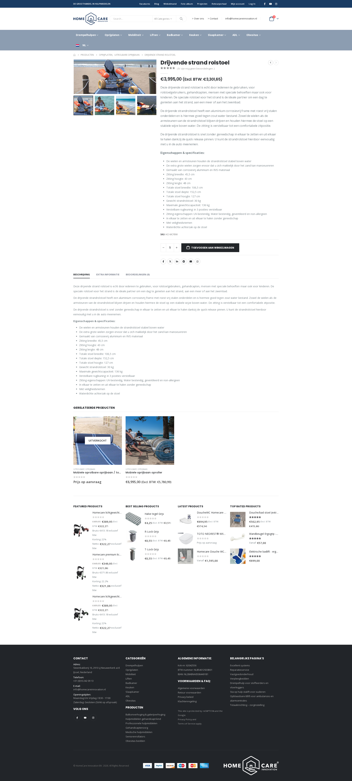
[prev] (270, 62)
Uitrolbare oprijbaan (84, 469)
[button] (74, 77)
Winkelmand (170, 3)
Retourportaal (219, 3)
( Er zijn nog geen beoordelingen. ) (195, 68)
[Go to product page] (150, 440)
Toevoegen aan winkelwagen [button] (168, 422)
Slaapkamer (215, 35)
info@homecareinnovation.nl (241, 18)
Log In (252, 3)
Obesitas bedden (135, 741)
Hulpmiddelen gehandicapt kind (143, 719)
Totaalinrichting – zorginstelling (247, 705)
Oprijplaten (112, 35)
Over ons (199, 18)
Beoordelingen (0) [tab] (138, 274)
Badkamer (173, 35)
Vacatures (144, 3)
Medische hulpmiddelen (139, 732)
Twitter (170, 261)
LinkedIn (177, 261)
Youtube (85, 717)
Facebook (163, 261)
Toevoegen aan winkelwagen (212, 248)
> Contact (213, 18)
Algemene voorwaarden (191, 688)
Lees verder (116, 422)
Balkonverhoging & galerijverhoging (145, 714)
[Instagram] (276, 3)
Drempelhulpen (86, 35)
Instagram (93, 717)
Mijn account (237, 3)
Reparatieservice (239, 669)
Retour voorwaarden (189, 692)
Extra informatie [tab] (107, 274)
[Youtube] (270, 3)
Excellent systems (240, 665)
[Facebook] (264, 3)
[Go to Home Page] (74, 55)
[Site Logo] (90, 19)
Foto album (187, 3)
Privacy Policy (185, 719)
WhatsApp (197, 261)
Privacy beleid (185, 697)
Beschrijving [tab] (81, 274)
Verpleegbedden (239, 678)
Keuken (194, 35)
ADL (235, 35)
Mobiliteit (134, 35)
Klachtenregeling (187, 701)
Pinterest (184, 261)
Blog (156, 3)
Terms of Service (186, 723)
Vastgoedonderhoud (241, 674)
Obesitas (252, 35)
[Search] (181, 19)
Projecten (202, 3)
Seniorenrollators (135, 736)
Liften (154, 35)
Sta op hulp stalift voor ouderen (247, 691)
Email (191, 261)
